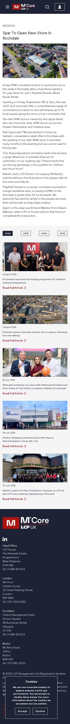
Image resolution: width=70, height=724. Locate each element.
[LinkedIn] (5, 539)
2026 (8, 233)
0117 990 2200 (16, 663)
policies (42, 703)
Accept (22, 711)
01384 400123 (16, 569)
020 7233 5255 (16, 601)
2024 (44, 233)
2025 (26, 233)
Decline (40, 711)
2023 (62, 233)
